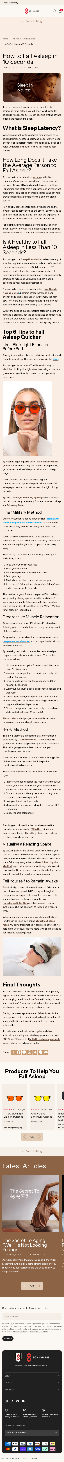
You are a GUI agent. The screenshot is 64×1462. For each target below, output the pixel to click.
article (37, 177)
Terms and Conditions (39, 1331)
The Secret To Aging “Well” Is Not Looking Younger (24, 1245)
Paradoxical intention (15, 902)
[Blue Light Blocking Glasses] (27, 455)
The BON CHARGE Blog (24, 38)
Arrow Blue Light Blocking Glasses (13, 1115)
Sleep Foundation (31, 259)
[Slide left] (25, 1137)
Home (5, 38)
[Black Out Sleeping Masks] (32, 975)
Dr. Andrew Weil (27, 739)
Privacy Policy (20, 1331)
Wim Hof (36, 829)
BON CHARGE (16, 1458)
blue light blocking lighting (27, 497)
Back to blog (34, 21)
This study (9, 718)
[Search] (54, 11)
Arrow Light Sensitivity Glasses (41, 1115)
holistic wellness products (44, 1039)
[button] (3, 11)
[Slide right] (39, 1137)
